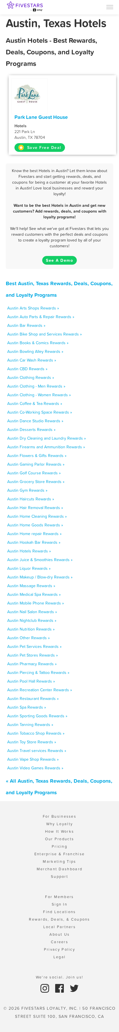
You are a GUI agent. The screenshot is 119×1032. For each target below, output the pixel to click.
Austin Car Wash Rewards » (31, 360)
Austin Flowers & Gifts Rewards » (36, 455)
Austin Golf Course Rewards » (34, 473)
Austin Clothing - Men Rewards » (36, 386)
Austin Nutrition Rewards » (31, 629)
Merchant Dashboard (59, 869)
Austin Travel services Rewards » (36, 750)
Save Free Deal (43, 147)
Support (59, 876)
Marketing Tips (59, 861)
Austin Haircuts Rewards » (30, 499)
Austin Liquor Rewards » (29, 568)
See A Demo (59, 260)
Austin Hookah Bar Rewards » (33, 542)
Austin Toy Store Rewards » (31, 742)
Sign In (59, 904)
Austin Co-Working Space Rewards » (39, 412)
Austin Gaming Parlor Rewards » (35, 464)
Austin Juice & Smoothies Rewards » (39, 560)
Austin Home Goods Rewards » (35, 525)
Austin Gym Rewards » (27, 490)
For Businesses (59, 816)
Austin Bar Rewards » (26, 325)
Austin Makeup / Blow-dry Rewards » (39, 577)
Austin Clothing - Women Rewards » (39, 395)
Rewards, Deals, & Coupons (59, 919)
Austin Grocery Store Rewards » (35, 481)
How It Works (59, 831)
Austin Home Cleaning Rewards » (37, 516)
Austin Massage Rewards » (31, 586)
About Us (59, 934)
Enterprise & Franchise (59, 854)
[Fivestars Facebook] (60, 988)
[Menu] (109, 6)
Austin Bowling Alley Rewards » (35, 351)
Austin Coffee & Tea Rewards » (34, 403)
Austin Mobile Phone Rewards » (35, 603)
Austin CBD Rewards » (27, 369)
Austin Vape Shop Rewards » (33, 759)
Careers (59, 942)
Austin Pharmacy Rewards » (32, 664)
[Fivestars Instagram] (45, 988)
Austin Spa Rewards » (26, 707)
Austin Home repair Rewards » (34, 534)
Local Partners (59, 927)
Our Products (59, 839)
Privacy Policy (59, 949)
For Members (59, 897)
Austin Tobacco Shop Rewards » (35, 733)
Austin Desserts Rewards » (31, 429)
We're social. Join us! (59, 977)
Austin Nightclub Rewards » (31, 620)
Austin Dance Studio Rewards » (35, 421)
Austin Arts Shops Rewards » (33, 308)
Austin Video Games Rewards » (35, 768)
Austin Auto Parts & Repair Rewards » (40, 317)
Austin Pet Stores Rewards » (32, 655)
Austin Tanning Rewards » (30, 724)
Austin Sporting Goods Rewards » (37, 716)
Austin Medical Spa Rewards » (34, 594)
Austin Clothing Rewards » (30, 377)
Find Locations (59, 912)
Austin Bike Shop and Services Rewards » (44, 334)
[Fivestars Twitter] (74, 988)
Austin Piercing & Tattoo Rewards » (38, 672)
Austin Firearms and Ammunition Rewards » (46, 447)
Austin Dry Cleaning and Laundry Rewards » (46, 438)
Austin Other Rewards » (28, 638)
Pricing (59, 846)
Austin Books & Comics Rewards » (37, 343)
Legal (59, 957)
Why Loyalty (59, 824)
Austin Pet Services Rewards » (34, 646)
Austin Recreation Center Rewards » (39, 690)
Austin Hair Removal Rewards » (35, 508)
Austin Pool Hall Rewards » (31, 681)
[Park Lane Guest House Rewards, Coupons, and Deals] (30, 93)
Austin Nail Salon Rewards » (32, 612)
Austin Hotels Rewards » (29, 551)
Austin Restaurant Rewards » (33, 698)
